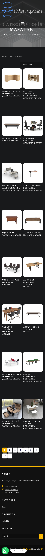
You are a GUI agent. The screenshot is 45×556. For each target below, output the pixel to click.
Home (8, 34)
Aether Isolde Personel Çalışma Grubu (27, 34)
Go (41, 536)
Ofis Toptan (27, 549)
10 (4, 456)
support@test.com (11, 489)
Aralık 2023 (5, 521)
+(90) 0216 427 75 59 (12, 492)
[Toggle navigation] (22, 22)
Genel (4, 507)
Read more (23, 108)
